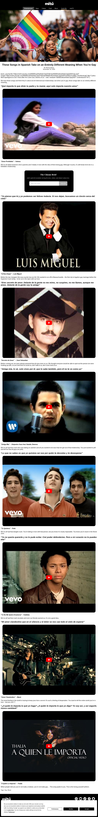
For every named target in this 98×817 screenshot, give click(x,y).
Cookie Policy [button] (10, 810)
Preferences (54, 809)
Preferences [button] (12, 812)
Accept (87, 809)
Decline (71, 809)
